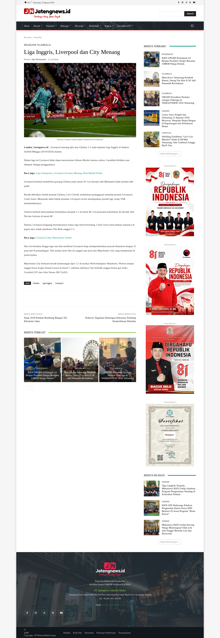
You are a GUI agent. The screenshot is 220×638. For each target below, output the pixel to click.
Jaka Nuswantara (39, 59)
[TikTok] (186, 3)
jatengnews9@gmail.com (113, 605)
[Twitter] (53, 613)
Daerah (165, 111)
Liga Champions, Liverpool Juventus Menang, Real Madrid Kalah (69, 173)
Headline (38, 37)
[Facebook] (179, 3)
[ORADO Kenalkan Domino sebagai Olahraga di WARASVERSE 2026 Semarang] (117, 360)
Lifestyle (166, 133)
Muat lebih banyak (169, 153)
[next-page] (31, 387)
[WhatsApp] (48, 298)
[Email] (78, 298)
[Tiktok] (44, 613)
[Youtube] (194, 3)
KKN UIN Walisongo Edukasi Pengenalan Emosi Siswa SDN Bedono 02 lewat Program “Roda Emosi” (178, 509)
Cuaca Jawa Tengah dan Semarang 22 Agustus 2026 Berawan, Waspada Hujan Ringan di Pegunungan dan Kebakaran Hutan (179, 120)
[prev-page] (26, 387)
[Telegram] (70, 298)
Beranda (28, 37)
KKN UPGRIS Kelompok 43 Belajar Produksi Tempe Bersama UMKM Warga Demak (42, 375)
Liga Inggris (47, 283)
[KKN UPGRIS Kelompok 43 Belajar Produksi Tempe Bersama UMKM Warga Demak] (42, 360)
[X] (190, 3)
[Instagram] (182, 3)
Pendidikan (42, 368)
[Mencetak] (85, 298)
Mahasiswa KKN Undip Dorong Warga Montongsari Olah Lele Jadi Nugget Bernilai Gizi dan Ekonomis (178, 529)
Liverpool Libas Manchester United (54, 237)
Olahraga (44, 45)
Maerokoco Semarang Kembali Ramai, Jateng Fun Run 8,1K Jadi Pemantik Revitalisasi (80, 375)
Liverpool (59, 283)
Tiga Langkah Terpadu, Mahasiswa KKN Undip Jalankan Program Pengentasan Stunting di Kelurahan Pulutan (178, 490)
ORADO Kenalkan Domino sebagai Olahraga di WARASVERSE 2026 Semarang (117, 375)
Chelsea (36, 283)
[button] (192, 25)
